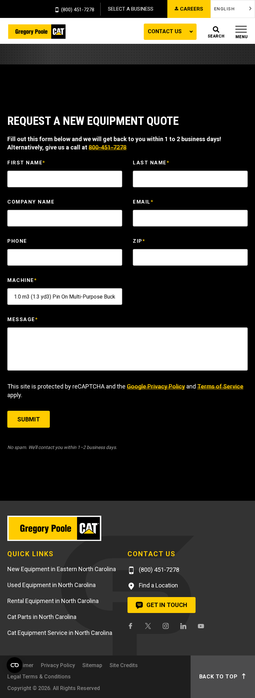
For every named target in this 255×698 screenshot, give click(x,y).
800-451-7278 (108, 147)
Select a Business (130, 9)
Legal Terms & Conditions (39, 676)
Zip (139, 241)
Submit (28, 419)
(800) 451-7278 (77, 10)
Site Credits (124, 665)
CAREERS (191, 9)
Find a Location (157, 585)
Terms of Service (220, 386)
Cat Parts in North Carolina (41, 616)
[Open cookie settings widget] (15, 665)
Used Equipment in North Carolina (51, 584)
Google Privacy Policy (156, 386)
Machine (22, 280)
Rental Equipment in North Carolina (53, 600)
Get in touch (166, 604)
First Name (26, 163)
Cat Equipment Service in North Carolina (59, 632)
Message (22, 319)
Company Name (30, 202)
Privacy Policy (58, 665)
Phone (17, 241)
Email (143, 202)
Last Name (151, 163)
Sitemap (92, 665)
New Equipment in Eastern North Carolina (61, 569)
